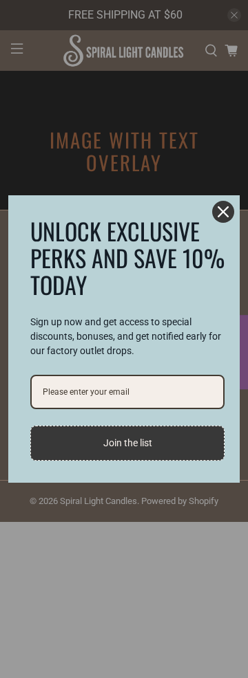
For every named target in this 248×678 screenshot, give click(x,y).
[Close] (223, 211)
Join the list (127, 442)
